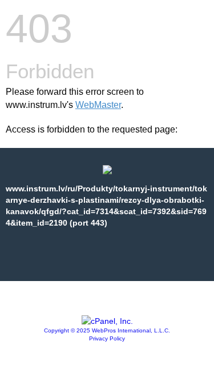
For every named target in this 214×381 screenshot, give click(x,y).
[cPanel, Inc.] (107, 321)
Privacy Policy (107, 338)
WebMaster (98, 105)
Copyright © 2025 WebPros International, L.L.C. (107, 330)
